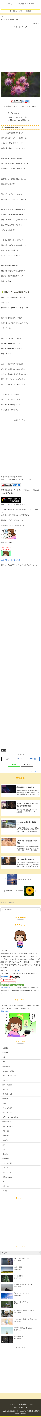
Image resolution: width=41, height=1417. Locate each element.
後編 (6, 1011)
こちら (18, 971)
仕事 (4, 750)
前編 (2, 1011)
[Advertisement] (20, 48)
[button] (27, 764)
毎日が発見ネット (8, 988)
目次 (12, 113)
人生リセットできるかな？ (10, 560)
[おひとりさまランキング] (16, 101)
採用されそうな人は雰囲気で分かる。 (21, 120)
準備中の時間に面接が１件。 (18, 117)
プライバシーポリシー (20, 1407)
